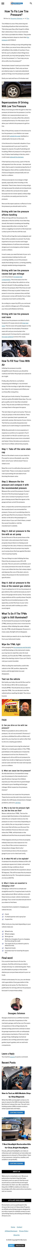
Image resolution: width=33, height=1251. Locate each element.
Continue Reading (16, 1112)
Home (13, 1227)
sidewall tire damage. (17, 157)
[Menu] (3, 3)
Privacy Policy (23, 1231)
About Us (16, 1235)
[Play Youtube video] (16, 707)
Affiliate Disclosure (11, 1231)
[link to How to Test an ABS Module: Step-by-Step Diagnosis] (16, 1078)
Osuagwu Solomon (17, 18)
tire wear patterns (7, 337)
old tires (18, 803)
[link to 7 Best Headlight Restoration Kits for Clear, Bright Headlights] (16, 1129)
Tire (27, 18)
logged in (12, 1057)
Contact (19, 1227)
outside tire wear (15, 136)
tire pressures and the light (22, 647)
